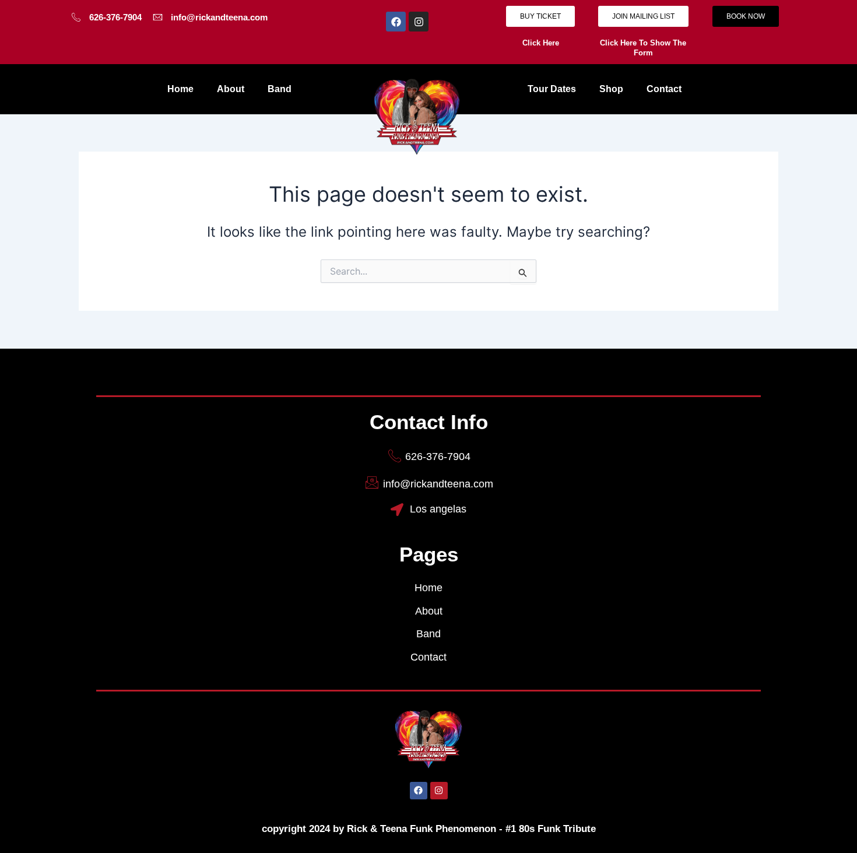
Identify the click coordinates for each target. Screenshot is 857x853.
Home (180, 89)
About (230, 89)
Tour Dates (552, 89)
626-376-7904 (115, 17)
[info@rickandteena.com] (157, 17)
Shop (611, 89)
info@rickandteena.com (219, 17)
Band (279, 89)
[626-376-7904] (76, 17)
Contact (664, 89)
